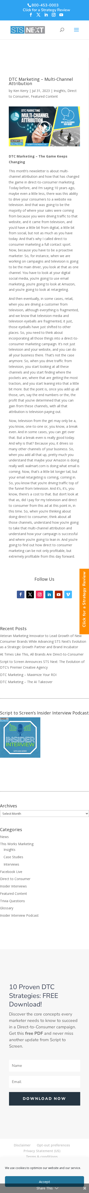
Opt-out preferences (53, 1145)
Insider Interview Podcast (19, 915)
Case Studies (13, 857)
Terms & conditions (42, 1156)
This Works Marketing (16, 844)
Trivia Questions (12, 901)
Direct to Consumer (15, 879)
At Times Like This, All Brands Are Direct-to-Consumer (42, 654)
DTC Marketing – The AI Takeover (26, 682)
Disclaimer (22, 1145)
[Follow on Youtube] (58, 594)
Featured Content (44, 96)
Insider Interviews (13, 886)
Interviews (11, 864)
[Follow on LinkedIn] (49, 594)
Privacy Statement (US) (41, 1151)
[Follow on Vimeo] (68, 594)
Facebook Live (11, 871)
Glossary (6, 908)
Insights (60, 90)
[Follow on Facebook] (20, 594)
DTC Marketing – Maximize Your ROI (28, 674)
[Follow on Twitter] (30, 594)
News (4, 836)
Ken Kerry (20, 90)
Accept (44, 1181)
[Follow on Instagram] (39, 594)
